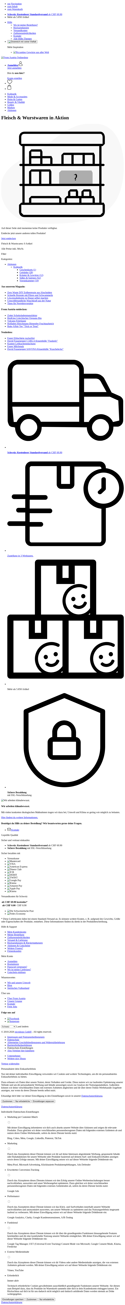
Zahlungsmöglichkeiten (24, 33)
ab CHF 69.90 (34, 14)
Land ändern (22, 1026)
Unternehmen (13, 1056)
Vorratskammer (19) (29, 280)
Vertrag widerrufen (10, 1063)
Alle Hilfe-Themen (22, 38)
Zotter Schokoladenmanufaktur (22, 315)
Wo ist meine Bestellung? (25, 25)
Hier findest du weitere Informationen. (19, 817)
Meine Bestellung (15, 934)
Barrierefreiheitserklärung (19, 1045)
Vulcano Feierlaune (16, 321)
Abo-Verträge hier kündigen (20, 1050)
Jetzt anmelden (14, 68)
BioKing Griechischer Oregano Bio (24, 318)
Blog (9, 985)
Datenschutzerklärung (91, 1096)
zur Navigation (14, 3)
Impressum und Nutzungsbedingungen (26, 1037)
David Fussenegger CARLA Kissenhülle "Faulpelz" (32, 341)
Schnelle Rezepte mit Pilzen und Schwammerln (30, 295)
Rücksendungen (21, 27)
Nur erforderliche (22, 1101)
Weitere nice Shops (16, 1058)
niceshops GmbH (23, 1032)
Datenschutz (13, 1039)
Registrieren (13, 964)
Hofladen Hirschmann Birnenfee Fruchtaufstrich (30, 323)
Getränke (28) (26, 272)
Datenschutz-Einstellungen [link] (20, 1048)
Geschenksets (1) (28, 269)
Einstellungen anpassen (43, 1101)
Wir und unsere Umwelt (18, 982)
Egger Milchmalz (15, 346)
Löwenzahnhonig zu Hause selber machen (27, 298)
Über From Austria (16, 998)
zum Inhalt (12, 6)
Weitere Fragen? (15, 948)
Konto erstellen (14, 78)
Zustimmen (7, 1101)
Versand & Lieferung (17, 940)
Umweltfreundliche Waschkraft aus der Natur (29, 300)
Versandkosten (20, 30)
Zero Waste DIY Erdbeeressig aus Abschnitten (29, 292)
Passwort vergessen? (17, 967)
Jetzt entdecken (8, 238)
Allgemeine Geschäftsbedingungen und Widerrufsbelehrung (36, 1042)
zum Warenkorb (15, 9)
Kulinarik (18, 267)
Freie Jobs (12, 1006)
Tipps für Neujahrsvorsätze (20, 303)
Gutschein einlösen (16, 972)
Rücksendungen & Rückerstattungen (25, 943)
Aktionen (11, 264)
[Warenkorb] (65, 87)
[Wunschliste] (9, 83)
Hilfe (9, 22)
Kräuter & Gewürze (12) (31, 275)
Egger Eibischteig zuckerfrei (21, 338)
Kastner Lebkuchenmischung (21, 343)
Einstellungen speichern (12, 1299)
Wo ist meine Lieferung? (19, 969)
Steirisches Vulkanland (18, 988)
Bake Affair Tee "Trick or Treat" (23, 326)
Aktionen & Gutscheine (18, 945)
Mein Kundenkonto (16, 932)
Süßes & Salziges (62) (30, 278)
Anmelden (12, 961)
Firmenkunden (14, 951)
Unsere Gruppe (14, 1001)
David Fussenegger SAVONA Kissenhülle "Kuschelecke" (35, 349)
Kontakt (17, 36)
